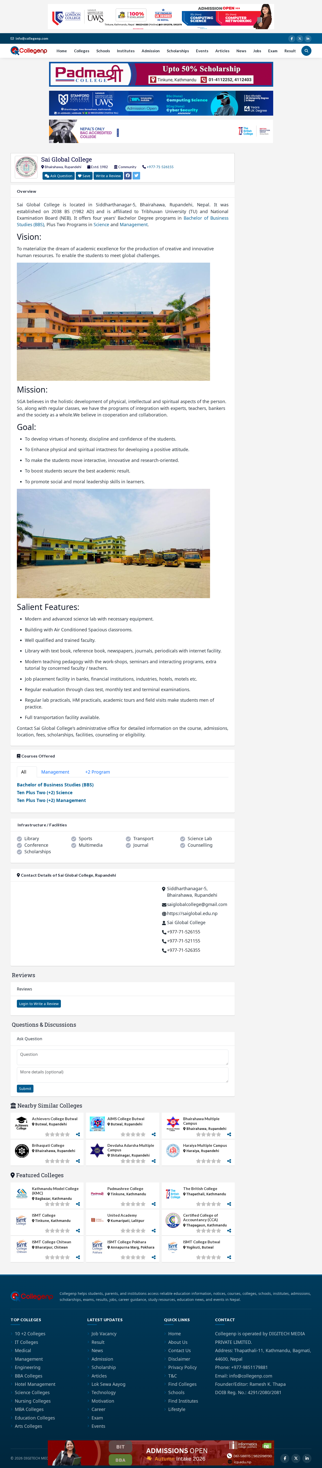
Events (202, 51)
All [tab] (26, 772)
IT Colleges (26, 1342)
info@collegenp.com (32, 38)
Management (134, 224)
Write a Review (108, 175)
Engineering (28, 1367)
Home (62, 51)
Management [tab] (58, 772)
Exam (272, 51)
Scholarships (178, 51)
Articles (222, 51)
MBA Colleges (29, 1409)
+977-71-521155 (183, 941)
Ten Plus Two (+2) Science (44, 792)
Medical (23, 1350)
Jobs (257, 51)
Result (290, 51)
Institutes (126, 51)
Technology (104, 1392)
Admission (151, 51)
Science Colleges (32, 1392)
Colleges (81, 51)
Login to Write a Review (39, 1003)
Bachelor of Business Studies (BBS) (55, 785)
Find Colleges (182, 1384)
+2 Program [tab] (100, 772)
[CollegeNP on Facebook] (291, 38)
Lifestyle (176, 1409)
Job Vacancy (104, 1334)
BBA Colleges (28, 1376)
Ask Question (60, 175)
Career (98, 1409)
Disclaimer (179, 1359)
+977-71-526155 (160, 167)
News (241, 51)
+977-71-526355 (183, 950)
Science (101, 224)
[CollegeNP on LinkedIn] (307, 38)
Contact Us (179, 1350)
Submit (25, 1088)
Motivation (103, 1401)
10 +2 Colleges (30, 1334)
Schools (103, 51)
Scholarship (104, 1367)
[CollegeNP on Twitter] (299, 38)
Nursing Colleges (33, 1401)
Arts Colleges (28, 1426)
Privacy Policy (182, 1367)
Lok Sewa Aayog (109, 1384)
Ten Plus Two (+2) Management (51, 800)
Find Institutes (183, 1401)
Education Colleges (35, 1418)
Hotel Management (35, 1384)
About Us (177, 1342)
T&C (172, 1376)
